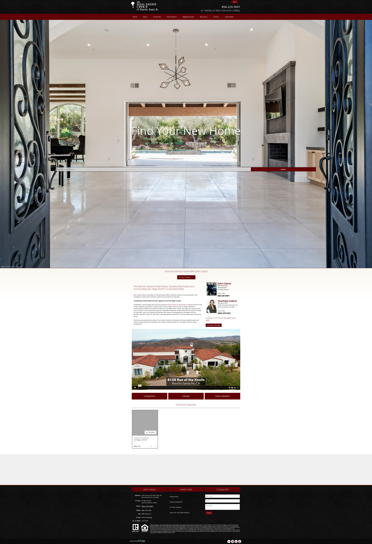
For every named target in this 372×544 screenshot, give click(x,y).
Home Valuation (222, 396)
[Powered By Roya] (141, 541)
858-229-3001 (231, 7)
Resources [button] (204, 17)
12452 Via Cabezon (141, 438)
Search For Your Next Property (179, 512)
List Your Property (185, 277)
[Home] (145, 6)
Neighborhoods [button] (188, 17)
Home (135, 17)
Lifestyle (186, 396)
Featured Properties (176, 502)
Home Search (172, 17)
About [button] (145, 17)
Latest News (229, 17)
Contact (216, 17)
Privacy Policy (174, 497)
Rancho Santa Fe (173, 305)
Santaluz (184, 305)
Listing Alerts (149, 396)
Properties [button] (157, 17)
